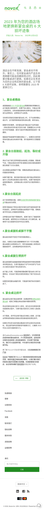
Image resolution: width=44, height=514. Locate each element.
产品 (4, 352)
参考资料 (20, 364)
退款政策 (8, 442)
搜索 (6, 399)
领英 (6, 417)
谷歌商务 (8, 405)
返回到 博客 (23, 378)
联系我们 (8, 423)
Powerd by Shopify (35, 506)
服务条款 (8, 436)
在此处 (5, 357)
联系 (25, 335)
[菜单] (40, 7)
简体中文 (21, 484)
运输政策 (8, 448)
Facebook (8, 411)
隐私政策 (8, 429)
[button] (39, 506)
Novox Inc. (12, 506)
